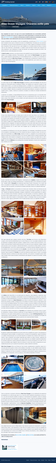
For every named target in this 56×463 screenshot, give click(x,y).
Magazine (49, 5)
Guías (22, 5)
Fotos (39, 5)
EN (37, 1)
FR (43, 1)
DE (53, 1)
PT (50, 1)
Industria (27, 5)
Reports (34, 5)
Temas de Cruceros (14, 5)
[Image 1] (12, 72)
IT (40, 1)
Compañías (4, 5)
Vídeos (43, 5)
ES (47, 1)
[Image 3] (39, 107)
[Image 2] (35, 72)
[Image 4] (35, 169)
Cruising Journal (4, 21)
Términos (53, 460)
